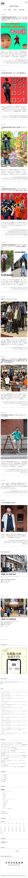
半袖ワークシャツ (17, 117)
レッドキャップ (24, 233)
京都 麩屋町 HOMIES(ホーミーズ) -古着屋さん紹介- (11, 755)
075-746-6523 (5, 626)
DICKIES (25, 230)
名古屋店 (4, 795)
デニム (12, 178)
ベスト (11, 542)
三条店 (16, 59)
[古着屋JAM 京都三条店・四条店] (2, 4)
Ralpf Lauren (7, 542)
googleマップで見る (4, 596)
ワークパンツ (20, 234)
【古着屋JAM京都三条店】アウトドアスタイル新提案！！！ (12, 729)
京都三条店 (5, 802)
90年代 (17, 230)
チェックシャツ (7, 403)
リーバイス (17, 178)
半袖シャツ (25, 543)
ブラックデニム (24, 469)
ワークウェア (8, 234)
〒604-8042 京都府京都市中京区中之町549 (11, 621)
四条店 (12, 287)
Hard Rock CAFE (24, 540)
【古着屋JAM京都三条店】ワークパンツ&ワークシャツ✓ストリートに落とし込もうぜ (13, 189)
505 (18, 177)
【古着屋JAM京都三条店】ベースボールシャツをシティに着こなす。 (14, 714)
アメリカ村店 (5, 800)
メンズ (9, 59)
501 (16, 177)
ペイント (8, 471)
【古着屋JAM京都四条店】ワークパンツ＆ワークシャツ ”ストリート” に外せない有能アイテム (14, 246)
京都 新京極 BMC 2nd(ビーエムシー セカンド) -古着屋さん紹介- (13, 752)
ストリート (25, 231)
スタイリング (24, 61)
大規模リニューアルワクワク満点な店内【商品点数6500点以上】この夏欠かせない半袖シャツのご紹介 (14, 360)
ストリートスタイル (10, 233)
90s (14, 230)
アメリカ (14, 231)
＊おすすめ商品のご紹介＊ (8, 502)
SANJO (9, 9)
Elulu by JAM (3, 811)
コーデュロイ (18, 61)
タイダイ (8, 178)
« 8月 (2, 834)
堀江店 (4, 797)
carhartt (21, 230)
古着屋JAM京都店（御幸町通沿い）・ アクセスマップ (11, 744)
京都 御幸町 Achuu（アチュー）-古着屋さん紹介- (10, 766)
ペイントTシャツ (14, 471)
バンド (26, 115)
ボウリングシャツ (23, 403)
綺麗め (26, 62)
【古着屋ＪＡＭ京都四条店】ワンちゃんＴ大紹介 (10, 728)
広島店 (4, 805)
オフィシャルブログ (7, 791)
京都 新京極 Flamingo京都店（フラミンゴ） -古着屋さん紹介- (13, 760)
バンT (22, 115)
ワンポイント (14, 62)
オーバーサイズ (6, 61)
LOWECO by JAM (4, 813)
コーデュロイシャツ (8, 492)
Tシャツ (13, 115)
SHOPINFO (26, 2)
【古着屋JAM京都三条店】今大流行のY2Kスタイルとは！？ (12, 707)
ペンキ (19, 471)
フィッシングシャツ (15, 403)
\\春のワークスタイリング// (9, 299)
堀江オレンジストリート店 (8, 799)
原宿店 (4, 794)
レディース (13, 59)
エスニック (25, 59)
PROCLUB (15, 491)
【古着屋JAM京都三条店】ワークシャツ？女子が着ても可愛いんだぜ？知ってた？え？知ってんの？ (14, 18)
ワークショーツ (24, 472)
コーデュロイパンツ (17, 492)
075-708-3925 (5, 582)
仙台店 (4, 792)
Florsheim (18, 469)
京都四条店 (5, 803)
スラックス (9, 62)
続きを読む (23, 56)
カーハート (12, 61)
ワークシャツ (20, 62)
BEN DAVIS (13, 540)
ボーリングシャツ (17, 542)
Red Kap (20, 59)
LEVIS (21, 177)
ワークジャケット (17, 349)
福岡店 (4, 807)
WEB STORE (21, 9)
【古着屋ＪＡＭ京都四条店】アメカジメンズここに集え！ (12, 698)
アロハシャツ (9, 401)
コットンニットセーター (22, 491)
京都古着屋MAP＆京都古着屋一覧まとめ (8, 742)
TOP (5, 9)
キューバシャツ (16, 401)
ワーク (13, 289)
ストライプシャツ (23, 401)
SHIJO (15, 9)
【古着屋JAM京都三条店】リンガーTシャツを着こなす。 (11, 720)
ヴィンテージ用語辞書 (7, 808)
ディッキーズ (17, 233)
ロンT (4, 117)
